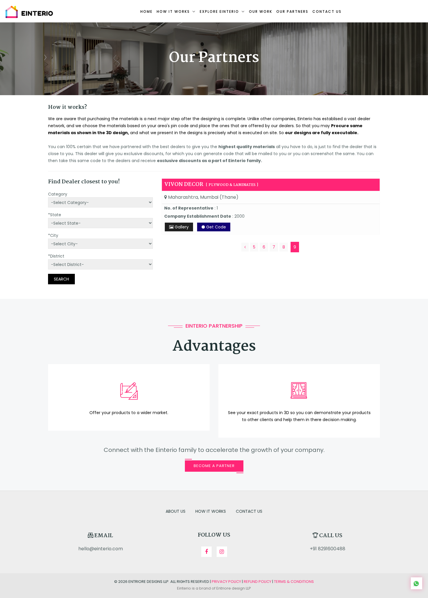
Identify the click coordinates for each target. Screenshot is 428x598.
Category (57, 194)
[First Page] (245, 247)
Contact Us (249, 511)
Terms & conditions (294, 581)
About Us (175, 511)
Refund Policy (257, 581)
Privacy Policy (226, 581)
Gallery (181, 227)
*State (54, 215)
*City (53, 235)
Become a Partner (214, 466)
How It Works (210, 511)
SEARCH (61, 279)
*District (56, 256)
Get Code (215, 227)
